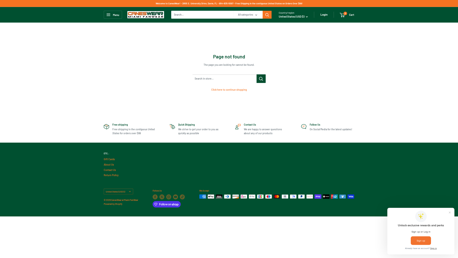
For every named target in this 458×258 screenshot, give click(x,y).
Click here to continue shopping (229, 89)
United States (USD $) (115, 191)
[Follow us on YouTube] (175, 196)
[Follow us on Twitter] (161, 196)
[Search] (267, 15)
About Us (109, 164)
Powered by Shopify (113, 204)
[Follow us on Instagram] (168, 196)
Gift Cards (109, 159)
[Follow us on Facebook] (155, 196)
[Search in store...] (261, 78)
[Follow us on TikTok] (182, 196)
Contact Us (110, 169)
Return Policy (111, 175)
